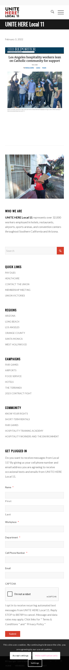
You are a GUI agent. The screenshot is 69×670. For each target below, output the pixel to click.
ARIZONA (10, 315)
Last (8, 514)
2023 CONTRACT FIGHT (18, 393)
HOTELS (9, 381)
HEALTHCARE (12, 278)
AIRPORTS (10, 370)
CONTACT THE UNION (17, 284)
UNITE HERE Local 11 (24, 24)
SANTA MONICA (14, 338)
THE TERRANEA (13, 387)
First (8, 501)
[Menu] (59, 12)
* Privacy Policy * (35, 624)
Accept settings (21, 655)
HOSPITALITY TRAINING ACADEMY (24, 430)
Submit (12, 634)
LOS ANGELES (12, 327)
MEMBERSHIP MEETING (17, 289)
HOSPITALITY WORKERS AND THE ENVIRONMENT (32, 436)
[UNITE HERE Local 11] (28, 12)
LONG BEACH (12, 321)
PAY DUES (10, 272)
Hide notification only (46, 655)
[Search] (50, 12)
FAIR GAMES (11, 364)
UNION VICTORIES (15, 295)
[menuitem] (50, 12)
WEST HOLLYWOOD (16, 344)
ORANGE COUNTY (15, 333)
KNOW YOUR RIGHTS (16, 413)
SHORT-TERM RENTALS (17, 419)
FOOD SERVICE (13, 376)
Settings (35, 663)
